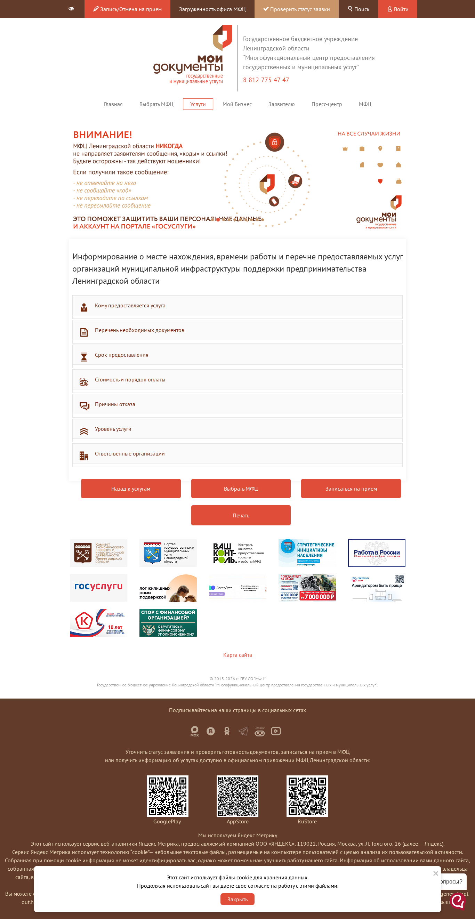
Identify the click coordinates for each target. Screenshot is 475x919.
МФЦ (365, 103)
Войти (401, 9)
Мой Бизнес (237, 103)
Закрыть (237, 899)
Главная (113, 103)
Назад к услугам (130, 488)
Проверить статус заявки (299, 9)
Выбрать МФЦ (156, 103)
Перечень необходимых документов (139, 330)
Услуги (198, 103)
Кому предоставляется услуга (130, 305)
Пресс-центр (327, 103)
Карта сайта (237, 654)
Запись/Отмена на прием (130, 9)
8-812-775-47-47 (267, 80)
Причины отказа (115, 404)
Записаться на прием (351, 488)
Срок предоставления (121, 354)
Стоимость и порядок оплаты (130, 379)
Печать (241, 515)
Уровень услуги (113, 428)
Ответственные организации (130, 453)
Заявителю (281, 103)
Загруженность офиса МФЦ (212, 9)
